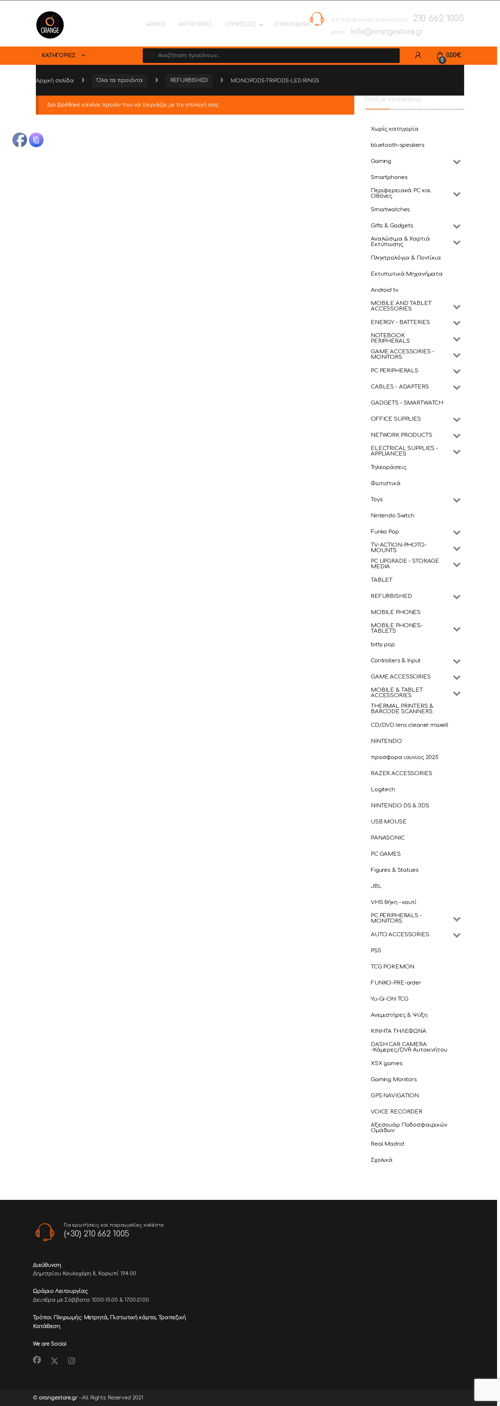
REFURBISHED (189, 80)
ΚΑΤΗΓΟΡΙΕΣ (195, 24)
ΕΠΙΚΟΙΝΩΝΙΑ (292, 24)
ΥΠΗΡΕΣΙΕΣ (240, 24)
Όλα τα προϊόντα (120, 80)
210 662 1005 (438, 18)
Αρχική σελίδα (55, 80)
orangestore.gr (58, 1398)
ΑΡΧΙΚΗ (155, 24)
